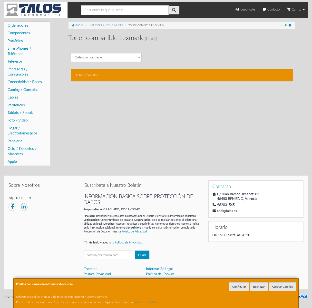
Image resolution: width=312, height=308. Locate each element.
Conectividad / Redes (25, 82)
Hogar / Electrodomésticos (23, 130)
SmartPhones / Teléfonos (19, 51)
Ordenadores (18, 25)
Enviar (142, 254)
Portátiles (15, 41)
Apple (12, 162)
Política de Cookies (146, 302)
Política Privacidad (97, 274)
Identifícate (247, 9)
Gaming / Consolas (23, 90)
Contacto (273, 9)
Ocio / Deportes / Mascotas (22, 151)
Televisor (15, 61)
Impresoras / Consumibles (18, 71)
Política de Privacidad (134, 231)
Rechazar (259, 286)
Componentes (19, 33)
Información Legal (159, 269)
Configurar (239, 286)
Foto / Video (18, 120)
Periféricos (16, 105)
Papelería (15, 141)
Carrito (296, 9)
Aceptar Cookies (282, 286)
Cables (13, 97)
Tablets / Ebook (20, 113)
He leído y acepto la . (116, 242)
